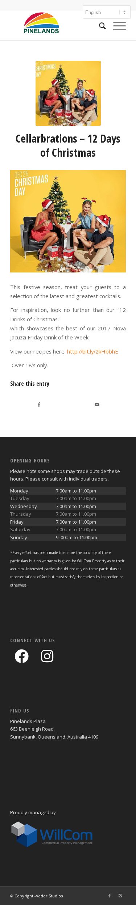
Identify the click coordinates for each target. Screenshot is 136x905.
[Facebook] (109, 895)
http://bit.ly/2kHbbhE (92, 351)
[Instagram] (120, 895)
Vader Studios (49, 895)
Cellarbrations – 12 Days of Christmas (68, 145)
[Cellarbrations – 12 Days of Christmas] (68, 93)
